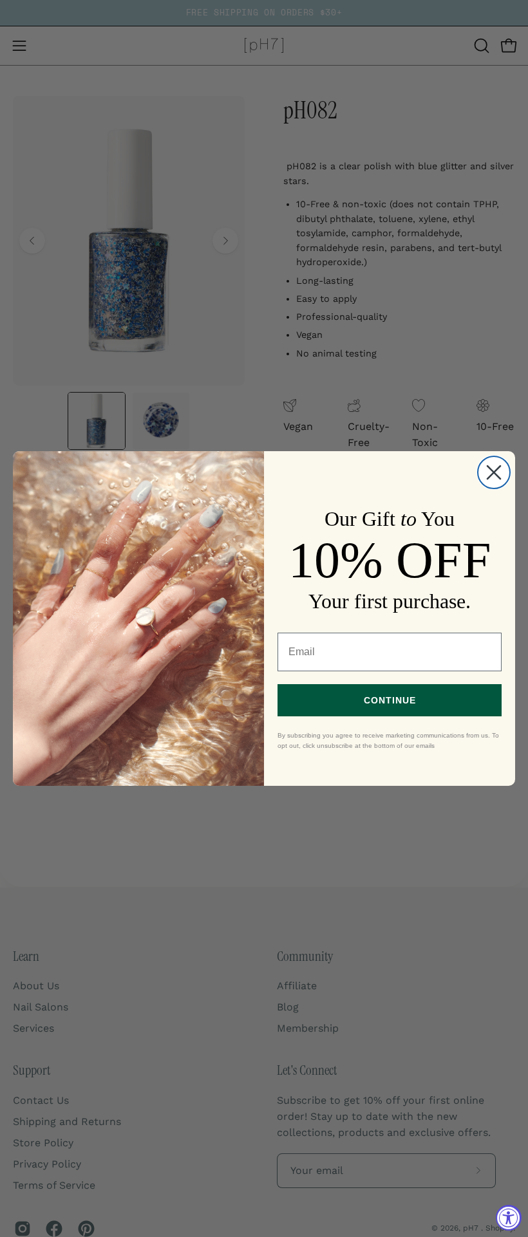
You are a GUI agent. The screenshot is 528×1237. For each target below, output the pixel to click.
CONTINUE (390, 700)
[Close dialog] (494, 472)
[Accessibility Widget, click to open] (509, 1218)
